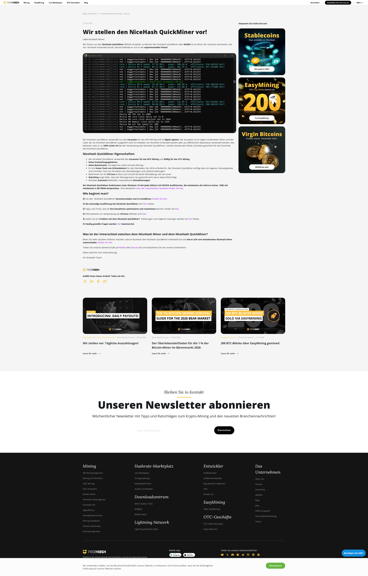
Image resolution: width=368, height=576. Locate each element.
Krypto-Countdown (144, 488)
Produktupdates (108, 337)
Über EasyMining (212, 509)
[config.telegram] (237, 554)
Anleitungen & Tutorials (92, 337)
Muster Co (208, 494)
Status (258, 521)
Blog (86, 2)
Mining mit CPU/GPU (92, 478)
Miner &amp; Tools (144, 503)
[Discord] (232, 554)
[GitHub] (248, 554)
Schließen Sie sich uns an (338, 2)
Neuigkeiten (225, 337)
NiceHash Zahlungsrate (94, 499)
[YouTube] (222, 554)
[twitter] (85, 281)
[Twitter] (227, 554)
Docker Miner (89, 494)
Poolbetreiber (210, 473)
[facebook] (98, 281)
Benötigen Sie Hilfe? (354, 553)
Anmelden (314, 2)
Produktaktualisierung (111, 13)
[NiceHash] (11, 2)
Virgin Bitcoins (210, 529)
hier (145, 203)
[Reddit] (242, 554)
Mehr (359, 3)
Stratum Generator (92, 526)
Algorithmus (89, 510)
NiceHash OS (89, 504)
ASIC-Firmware (90, 488)
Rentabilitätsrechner (93, 515)
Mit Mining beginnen (93, 473)
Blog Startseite (90, 13)
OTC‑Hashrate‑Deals (213, 523)
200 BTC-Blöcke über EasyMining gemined (250, 343)
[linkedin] (91, 281)
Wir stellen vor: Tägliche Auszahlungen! (111, 343)
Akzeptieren (275, 566)
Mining (27, 2)
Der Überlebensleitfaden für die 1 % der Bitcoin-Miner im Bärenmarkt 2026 (180, 345)
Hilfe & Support (262, 510)
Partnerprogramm (91, 531)
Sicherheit (260, 489)
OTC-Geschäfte (73, 2)
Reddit (122, 247)
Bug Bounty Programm (214, 483)
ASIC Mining (88, 483)
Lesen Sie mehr (90, 353)
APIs (206, 488)
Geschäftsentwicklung (265, 516)
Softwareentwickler (213, 478)
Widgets (138, 509)
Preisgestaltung (142, 478)
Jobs (257, 505)
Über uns (259, 479)
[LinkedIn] (253, 554)
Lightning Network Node (146, 529)
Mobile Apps (141, 514)
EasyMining (39, 2)
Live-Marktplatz (55, 2)
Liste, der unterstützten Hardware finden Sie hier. (160, 188)
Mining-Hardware (91, 520)
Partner (258, 484)
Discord (134, 247)
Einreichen (224, 430)
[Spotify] (258, 554)
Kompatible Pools (143, 483)
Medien (259, 495)
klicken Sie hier (159, 198)
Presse (126, 13)
